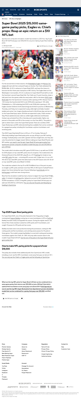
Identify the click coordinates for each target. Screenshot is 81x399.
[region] (67, 28)
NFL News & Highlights (15, 19)
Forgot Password (26, 372)
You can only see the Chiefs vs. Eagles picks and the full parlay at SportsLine (25, 257)
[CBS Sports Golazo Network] (53, 383)
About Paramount (27, 351)
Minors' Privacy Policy (47, 351)
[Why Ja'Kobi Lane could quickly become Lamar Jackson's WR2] (59, 61)
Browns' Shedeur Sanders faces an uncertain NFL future (71, 50)
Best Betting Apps (7, 353)
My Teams (24, 370)
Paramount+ (25, 353)
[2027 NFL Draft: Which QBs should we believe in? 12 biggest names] (59, 78)
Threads (4, 377)
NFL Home (4, 19)
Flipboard (5, 379)
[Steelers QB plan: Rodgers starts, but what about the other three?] (59, 96)
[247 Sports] (13, 386)
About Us (24, 347)
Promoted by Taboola (47, 307)
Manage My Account (27, 366)
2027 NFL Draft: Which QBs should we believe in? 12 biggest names (71, 77)
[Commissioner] (44, 386)
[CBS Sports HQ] (37, 383)
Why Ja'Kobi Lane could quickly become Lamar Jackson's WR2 (71, 59)
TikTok (4, 368)
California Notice (46, 356)
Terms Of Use (45, 347)
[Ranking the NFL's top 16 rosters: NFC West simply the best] (59, 69)
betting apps (6, 172)
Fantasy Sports (6, 349)
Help (62, 347)
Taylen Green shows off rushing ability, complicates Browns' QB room (71, 123)
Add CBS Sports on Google (45, 46)
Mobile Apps (5, 360)
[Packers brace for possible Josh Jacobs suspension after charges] (59, 105)
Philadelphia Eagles (34, 84)
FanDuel (49, 218)
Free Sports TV (6, 351)
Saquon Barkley (15, 218)
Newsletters (25, 368)
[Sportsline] (24, 386)
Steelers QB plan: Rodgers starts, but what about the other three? (71, 95)
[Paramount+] (34, 386)
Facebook (4, 372)
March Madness (6, 358)
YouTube (4, 366)
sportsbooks (41, 170)
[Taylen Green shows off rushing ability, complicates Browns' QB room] (59, 123)
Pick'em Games (6, 347)
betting (37, 155)
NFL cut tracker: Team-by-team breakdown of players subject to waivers (71, 86)
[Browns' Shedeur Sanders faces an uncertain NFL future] (59, 52)
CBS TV (24, 355)
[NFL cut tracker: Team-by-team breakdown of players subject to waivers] (59, 87)
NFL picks (9, 157)
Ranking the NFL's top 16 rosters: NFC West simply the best (71, 68)
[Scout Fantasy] (61, 387)
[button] (3, 9)
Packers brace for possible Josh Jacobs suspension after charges (71, 103)
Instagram (5, 370)
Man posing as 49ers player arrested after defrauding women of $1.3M (70, 113)
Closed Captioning (46, 354)
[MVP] (53, 386)
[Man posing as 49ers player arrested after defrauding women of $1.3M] (59, 114)
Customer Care (65, 349)
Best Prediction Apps (8, 355)
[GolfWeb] (70, 387)
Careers (24, 349)
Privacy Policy (45, 349)
